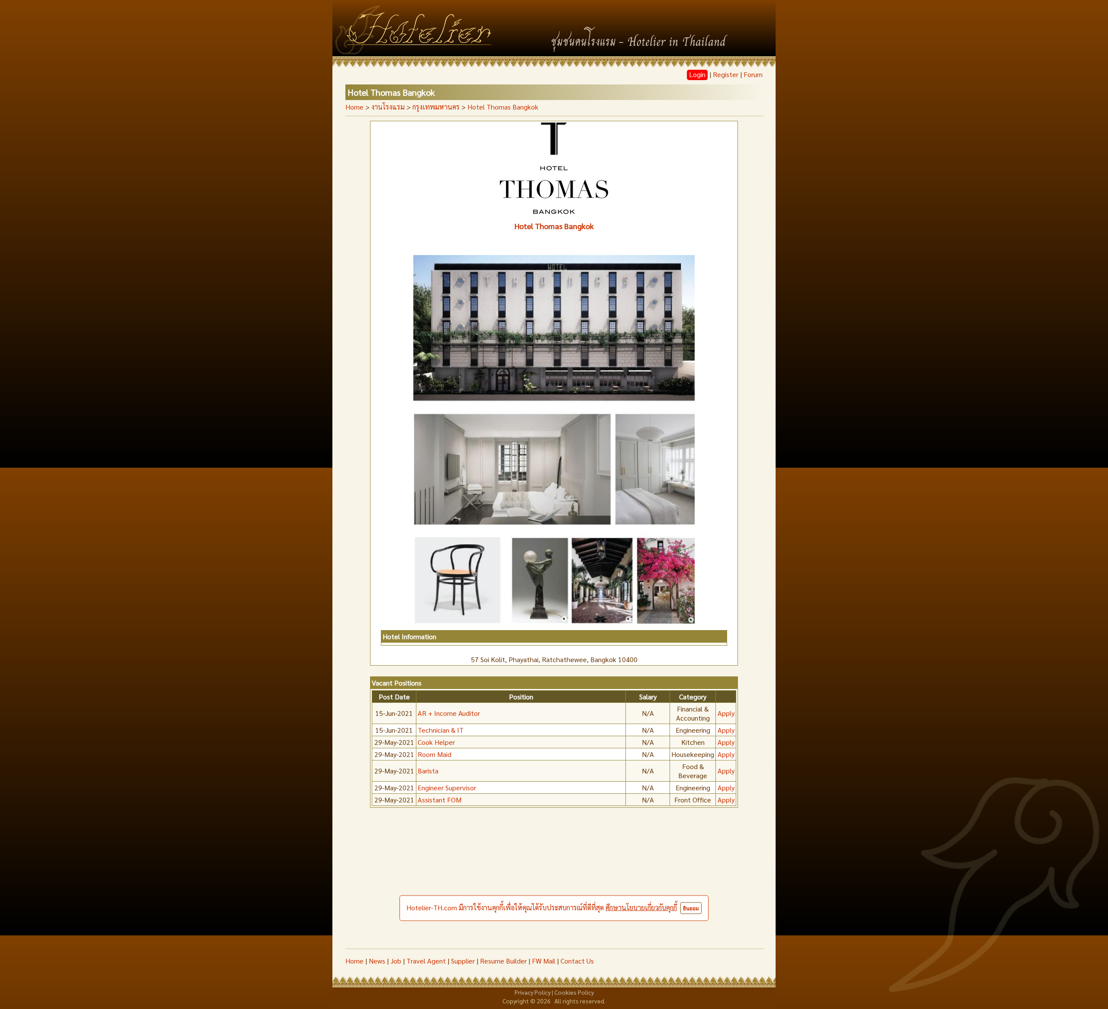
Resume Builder (503, 960)
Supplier (463, 960)
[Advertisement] (554, 883)
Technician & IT (441, 729)
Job (395, 960)
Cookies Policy (574, 992)
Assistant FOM (439, 799)
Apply (726, 713)
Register (725, 74)
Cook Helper (436, 742)
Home (354, 106)
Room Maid (434, 754)
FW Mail (543, 960)
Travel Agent (426, 960)
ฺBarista (428, 770)
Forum (753, 74)
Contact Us (577, 960)
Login (697, 74)
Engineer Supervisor (447, 787)
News (377, 960)
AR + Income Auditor (449, 713)
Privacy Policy (533, 992)
